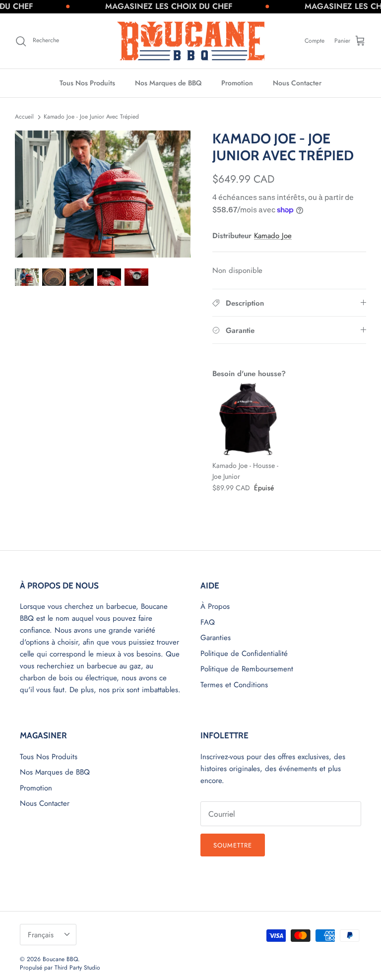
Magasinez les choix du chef (159, 6)
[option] (102, 193)
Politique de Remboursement (246, 668)
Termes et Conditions (234, 684)
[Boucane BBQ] (191, 41)
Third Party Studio (77, 967)
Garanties (215, 637)
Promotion (237, 83)
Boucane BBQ (60, 959)
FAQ (207, 622)
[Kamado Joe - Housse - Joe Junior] (248, 419)
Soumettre (232, 845)
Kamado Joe (273, 235)
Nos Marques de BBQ (168, 83)
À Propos (215, 606)
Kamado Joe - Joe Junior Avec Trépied (91, 116)
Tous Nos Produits (87, 83)
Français (41, 934)
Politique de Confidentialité (244, 653)
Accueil (24, 116)
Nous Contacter (297, 83)
